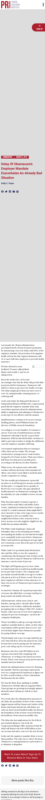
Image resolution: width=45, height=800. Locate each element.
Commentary (7, 157)
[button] (33, 5)
